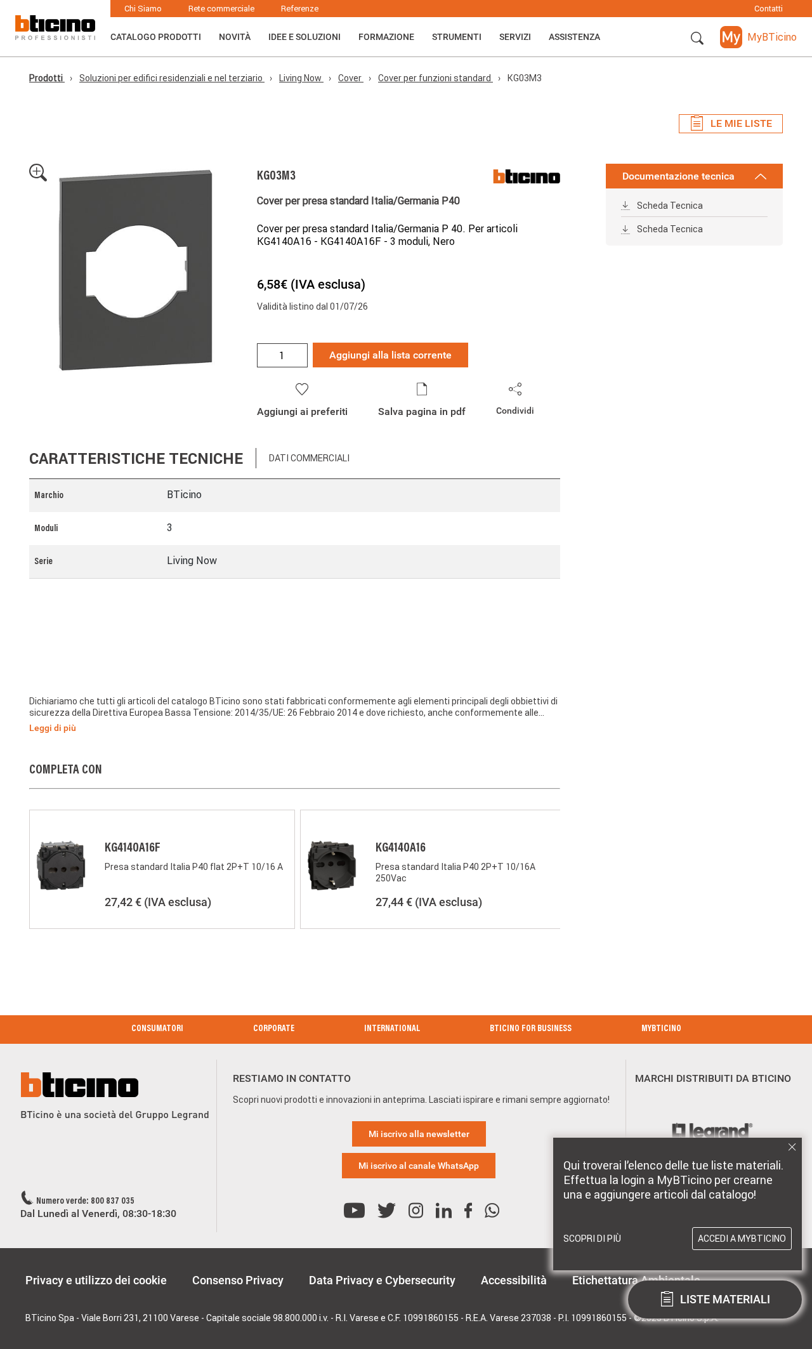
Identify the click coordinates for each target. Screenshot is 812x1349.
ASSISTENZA (574, 36)
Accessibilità (514, 1280)
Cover (350, 78)
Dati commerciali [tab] (309, 458)
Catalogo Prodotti (155, 36)
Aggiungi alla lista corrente (390, 355)
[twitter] (386, 1211)
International (392, 1029)
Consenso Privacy (238, 1280)
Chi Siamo (143, 8)
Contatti (768, 8)
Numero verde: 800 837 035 (85, 1201)
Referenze (299, 8)
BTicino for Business (531, 1029)
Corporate (273, 1029)
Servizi (515, 36)
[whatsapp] (492, 1211)
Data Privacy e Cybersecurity (382, 1280)
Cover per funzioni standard (435, 78)
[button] (697, 39)
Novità (235, 36)
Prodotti (47, 78)
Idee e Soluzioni (304, 36)
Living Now (301, 78)
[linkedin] (444, 1211)
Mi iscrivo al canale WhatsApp (418, 1166)
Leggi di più (52, 727)
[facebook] (468, 1211)
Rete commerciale (221, 8)
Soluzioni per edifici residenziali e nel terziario (172, 78)
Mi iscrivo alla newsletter (419, 1134)
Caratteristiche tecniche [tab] (136, 458)
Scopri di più (592, 1238)
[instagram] (416, 1211)
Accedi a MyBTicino (742, 1238)
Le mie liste (741, 123)
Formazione (386, 36)
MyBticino (661, 1029)
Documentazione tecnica (678, 176)
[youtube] (354, 1211)
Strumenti (456, 36)
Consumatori (157, 1029)
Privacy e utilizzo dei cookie (96, 1280)
